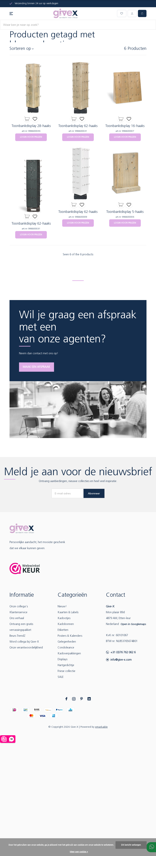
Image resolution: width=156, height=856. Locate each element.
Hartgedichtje (66, 665)
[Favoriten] (35, 118)
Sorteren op (20, 49)
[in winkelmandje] (27, 118)
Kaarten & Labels (68, 612)
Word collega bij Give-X (24, 641)
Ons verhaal (17, 618)
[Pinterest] (81, 699)
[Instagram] (74, 699)
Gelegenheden (67, 641)
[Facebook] (66, 699)
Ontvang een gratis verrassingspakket (21, 627)
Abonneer (94, 493)
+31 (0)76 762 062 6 (123, 652)
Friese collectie (66, 671)
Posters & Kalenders (70, 636)
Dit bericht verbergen (131, 845)
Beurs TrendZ (17, 636)
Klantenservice (18, 612)
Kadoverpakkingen (69, 653)
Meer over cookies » (79, 852)
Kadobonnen (66, 624)
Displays (62, 659)
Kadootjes (64, 618)
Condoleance (66, 647)
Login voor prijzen (31, 137)
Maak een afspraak (36, 367)
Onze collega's (19, 606)
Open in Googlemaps (133, 624)
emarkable (101, 727)
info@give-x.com (121, 659)
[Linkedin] (89, 699)
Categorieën (72, 595)
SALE (61, 677)
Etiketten (63, 630)
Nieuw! (62, 606)
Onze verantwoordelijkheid (26, 647)
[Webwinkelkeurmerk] (25, 568)
